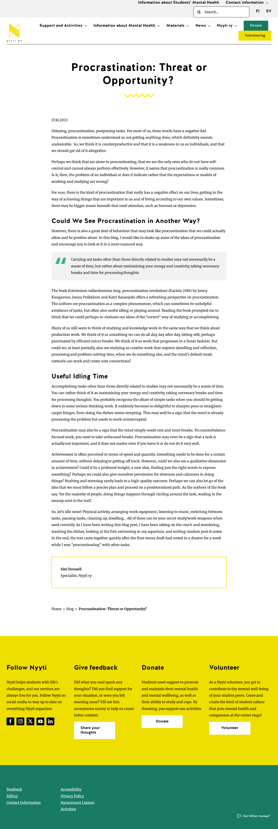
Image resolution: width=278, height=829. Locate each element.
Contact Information (24, 802)
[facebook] (10, 721)
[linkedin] (50, 721)
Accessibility (71, 789)
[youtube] (40, 721)
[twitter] (30, 721)
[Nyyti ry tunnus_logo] (14, 22)
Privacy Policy (72, 796)
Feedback (14, 789)
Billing (12, 796)
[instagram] (20, 721)
